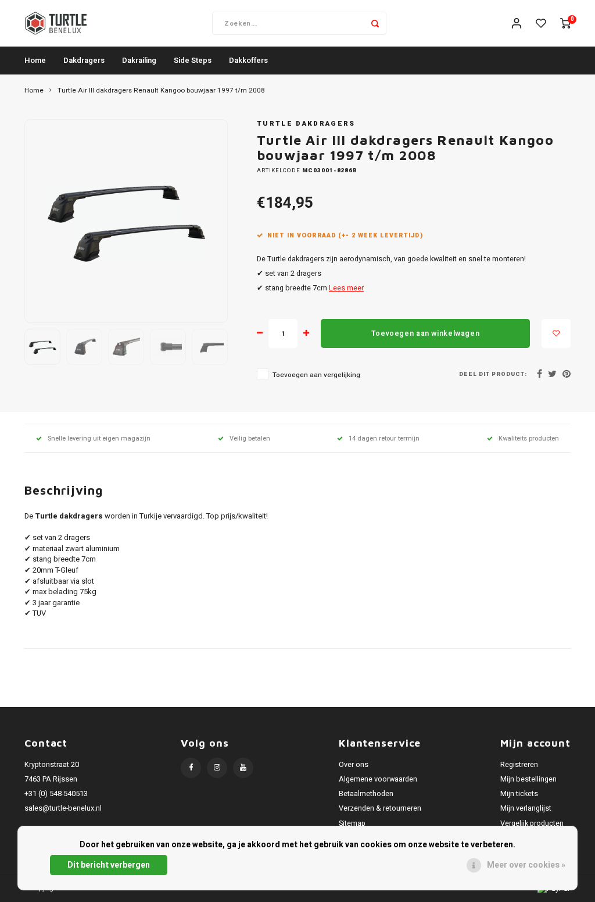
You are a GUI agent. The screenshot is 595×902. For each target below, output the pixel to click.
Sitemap (352, 823)
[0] (565, 23)
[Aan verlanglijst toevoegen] (556, 333)
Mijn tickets (519, 794)
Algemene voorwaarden (378, 779)
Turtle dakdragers (306, 124)
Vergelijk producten (532, 823)
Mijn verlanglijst (525, 808)
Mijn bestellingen (528, 779)
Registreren (519, 764)
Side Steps (193, 60)
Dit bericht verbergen (108, 865)
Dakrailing (139, 60)
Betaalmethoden (366, 794)
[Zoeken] (374, 23)
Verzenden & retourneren (380, 808)
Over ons (353, 764)
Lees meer (346, 288)
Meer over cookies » (526, 865)
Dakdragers (84, 60)
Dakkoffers (248, 60)
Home (35, 60)
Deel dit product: (493, 374)
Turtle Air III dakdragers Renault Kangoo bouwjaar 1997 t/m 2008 (161, 90)
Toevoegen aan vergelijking (316, 375)
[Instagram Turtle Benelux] (217, 768)
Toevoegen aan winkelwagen (425, 333)
